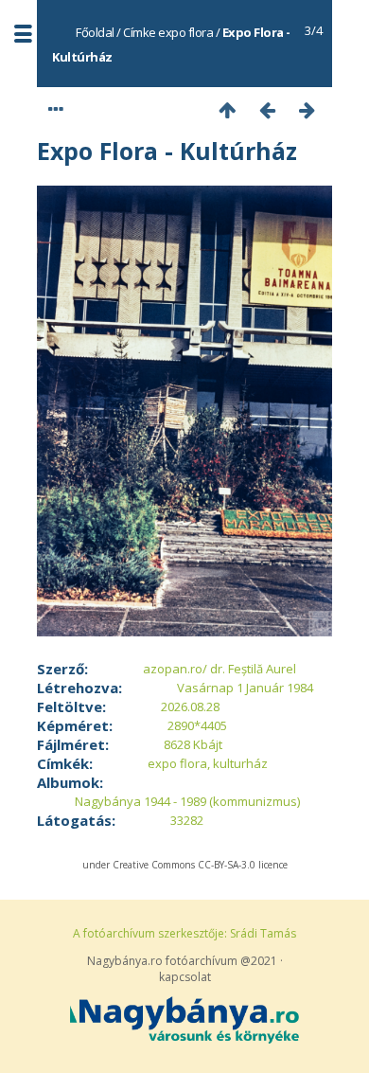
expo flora (185, 32)
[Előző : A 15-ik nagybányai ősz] (267, 109)
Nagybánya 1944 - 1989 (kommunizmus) (187, 801)
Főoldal (95, 32)
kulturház (240, 763)
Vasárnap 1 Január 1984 (245, 687)
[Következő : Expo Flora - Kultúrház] (306, 109)
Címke (139, 32)
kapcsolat (185, 977)
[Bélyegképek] (227, 109)
